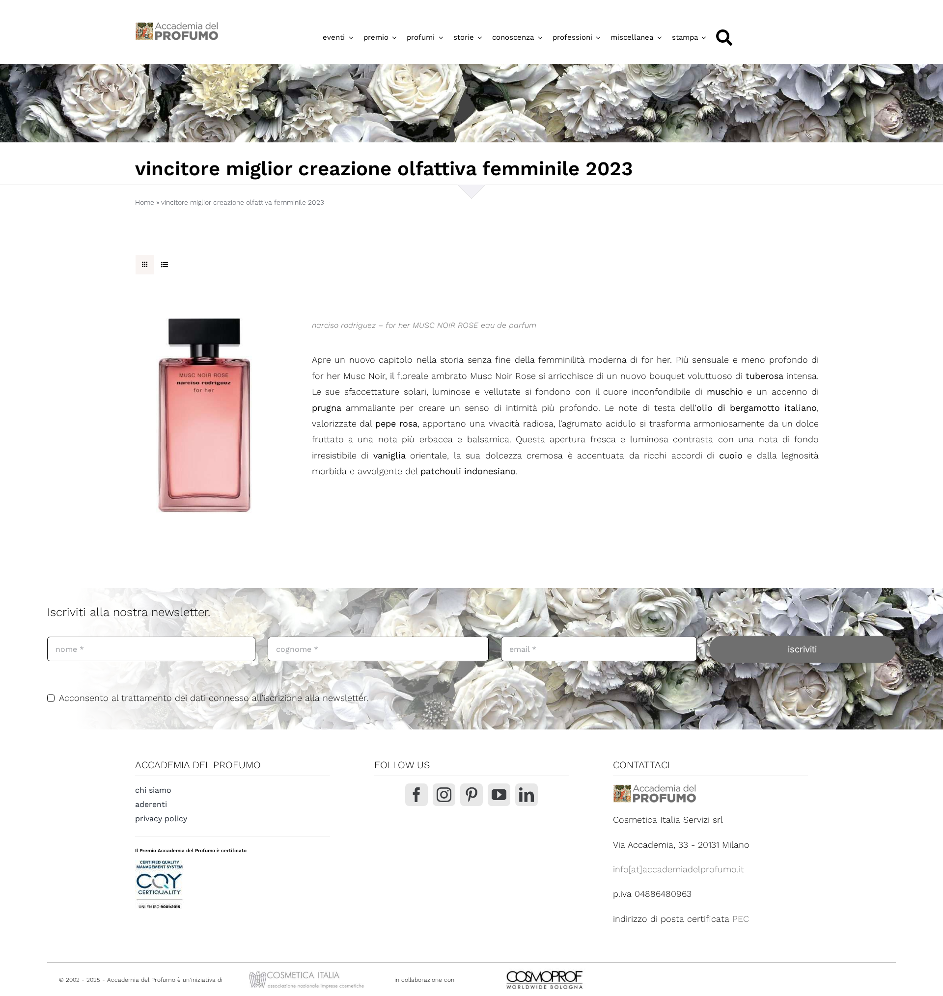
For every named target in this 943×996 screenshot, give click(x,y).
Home (144, 202)
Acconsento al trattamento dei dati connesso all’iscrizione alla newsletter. (213, 698)
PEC (740, 919)
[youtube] (499, 794)
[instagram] (444, 794)
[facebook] (416, 794)
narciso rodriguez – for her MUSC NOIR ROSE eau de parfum (424, 325)
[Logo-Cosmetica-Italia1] (308, 972)
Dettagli (204, 418)
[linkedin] (526, 794)
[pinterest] (471, 794)
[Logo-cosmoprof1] (576, 970)
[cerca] (724, 37)
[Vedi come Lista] (164, 264)
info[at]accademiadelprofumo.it (678, 869)
